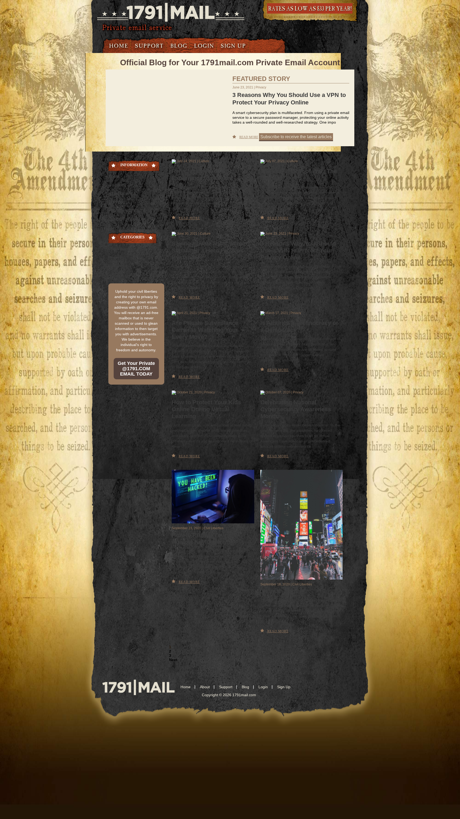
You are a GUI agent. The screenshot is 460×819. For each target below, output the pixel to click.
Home (118, 46)
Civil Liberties (120, 249)
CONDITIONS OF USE (127, 219)
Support (149, 46)
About (205, 687)
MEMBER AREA (122, 193)
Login (204, 46)
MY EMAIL (117, 185)
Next (173, 660)
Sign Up (233, 46)
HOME (114, 176)
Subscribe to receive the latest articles (296, 137)
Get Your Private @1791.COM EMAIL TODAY (136, 369)
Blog (178, 46)
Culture (115, 266)
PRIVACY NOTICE (123, 211)
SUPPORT (117, 202)
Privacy (115, 257)
